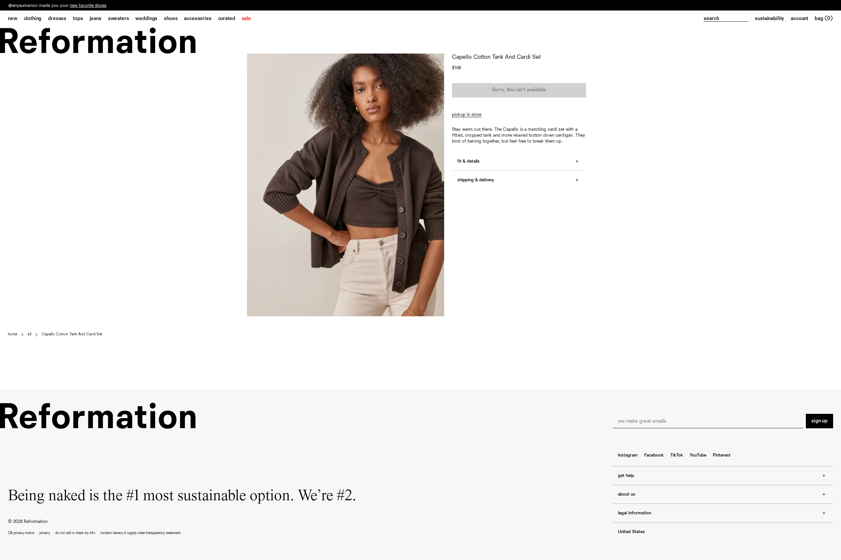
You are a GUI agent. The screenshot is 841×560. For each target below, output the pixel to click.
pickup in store (466, 114)
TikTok (676, 455)
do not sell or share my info (75, 533)
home (12, 334)
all (29, 334)
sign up (819, 421)
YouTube (698, 455)
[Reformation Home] (420, 41)
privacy (44, 533)
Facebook (654, 455)
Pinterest (722, 455)
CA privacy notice (21, 533)
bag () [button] (824, 18)
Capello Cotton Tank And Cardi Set (72, 334)
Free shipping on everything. (35, 5)
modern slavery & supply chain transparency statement (140, 533)
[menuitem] (16, 19)
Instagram (628, 455)
